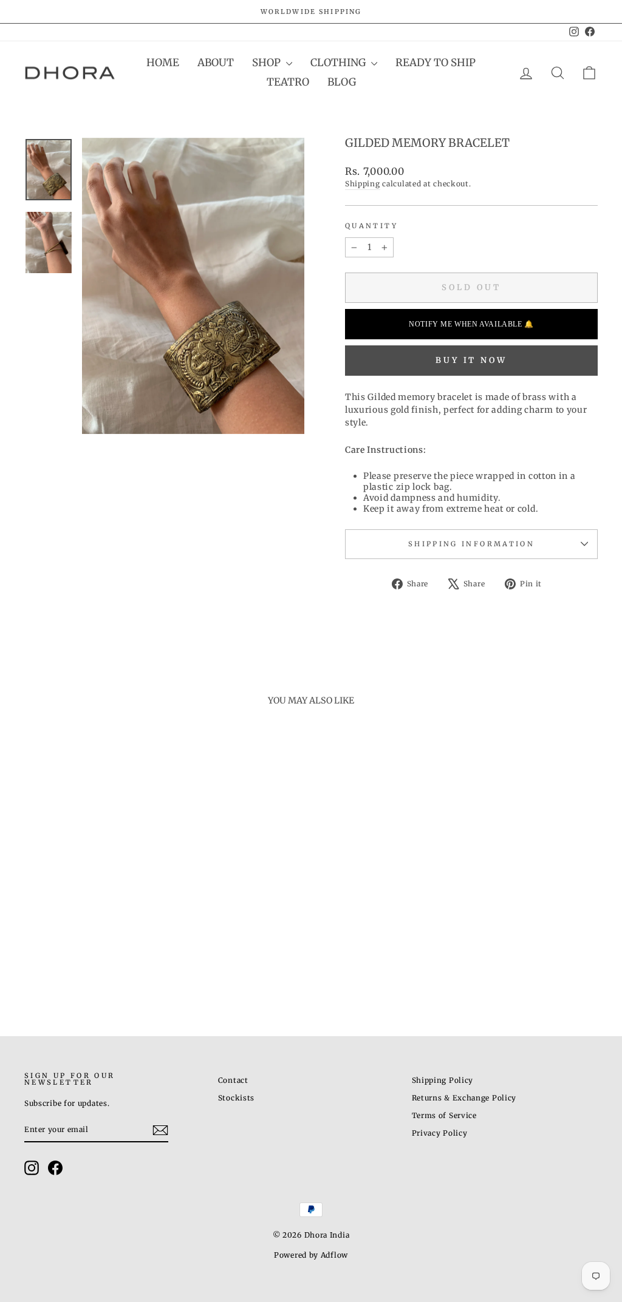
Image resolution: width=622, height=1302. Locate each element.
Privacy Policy (440, 1133)
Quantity (371, 226)
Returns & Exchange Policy (464, 1097)
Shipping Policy (443, 1080)
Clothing (339, 62)
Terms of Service (444, 1115)
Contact (233, 1080)
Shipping (362, 183)
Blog (341, 82)
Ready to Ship (435, 62)
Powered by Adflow (311, 1255)
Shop (267, 62)
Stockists (236, 1097)
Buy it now (471, 360)
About (215, 62)
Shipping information (471, 544)
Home (162, 62)
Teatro (288, 82)
